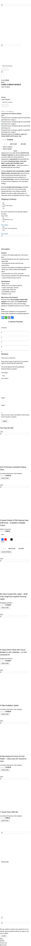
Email (3, 405)
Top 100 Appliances (6, 890)
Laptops (3, 893)
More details (4, 225)
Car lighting (9, 111)
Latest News (4, 904)
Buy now (23, 144)
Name (3, 398)
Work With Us (4, 876)
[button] (5, 820)
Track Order (4, 902)
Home (3, 111)
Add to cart (13, 144)
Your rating (4, 372)
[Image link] (15, 846)
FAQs (2, 870)
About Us (3, 867)
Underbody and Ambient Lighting (11, 113)
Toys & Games (5, 896)
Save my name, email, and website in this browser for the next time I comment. (15, 416)
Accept (4, 936)
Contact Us (4, 878)
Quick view (6, 824)
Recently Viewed (5, 885)
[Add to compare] (2, 824)
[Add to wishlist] (2, 809)
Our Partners (4, 873)
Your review (5, 378)
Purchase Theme (5, 907)
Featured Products (6, 887)
